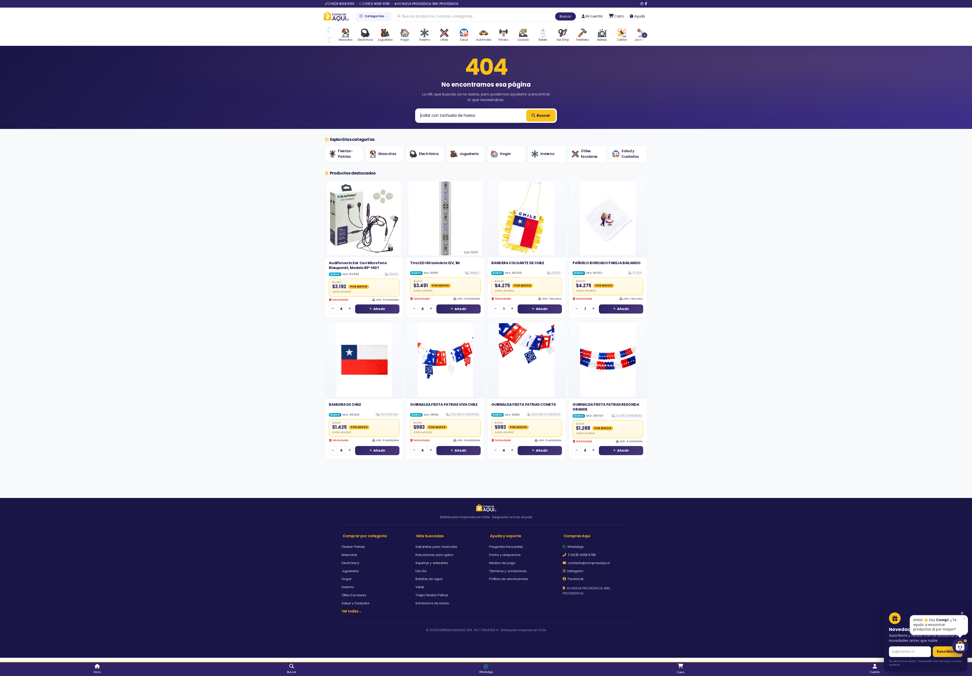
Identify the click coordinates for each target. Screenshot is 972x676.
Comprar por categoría (365, 535)
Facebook (575, 578)
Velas (419, 587)
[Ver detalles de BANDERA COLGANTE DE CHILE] (526, 218)
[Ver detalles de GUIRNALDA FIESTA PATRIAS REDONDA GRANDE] (608, 360)
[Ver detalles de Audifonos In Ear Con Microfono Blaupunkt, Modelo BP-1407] (364, 218)
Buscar (565, 16)
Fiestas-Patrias (345, 154)
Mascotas (387, 153)
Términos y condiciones (507, 571)
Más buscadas (430, 535)
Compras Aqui (577, 535)
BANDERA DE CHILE (345, 404)
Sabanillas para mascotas (436, 546)
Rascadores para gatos (434, 554)
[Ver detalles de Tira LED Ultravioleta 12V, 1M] (445, 218)
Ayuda (639, 16)
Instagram (574, 571)
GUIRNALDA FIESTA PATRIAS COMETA (523, 404)
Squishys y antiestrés (431, 563)
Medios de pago (502, 563)
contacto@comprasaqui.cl (588, 563)
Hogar (505, 153)
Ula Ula (420, 571)
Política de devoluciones (508, 578)
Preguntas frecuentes (506, 546)
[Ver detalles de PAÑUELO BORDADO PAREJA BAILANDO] (608, 218)
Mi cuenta (593, 16)
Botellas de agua (428, 578)
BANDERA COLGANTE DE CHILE (517, 262)
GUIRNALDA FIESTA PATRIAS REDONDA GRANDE (606, 407)
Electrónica (429, 153)
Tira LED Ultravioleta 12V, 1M (434, 262)
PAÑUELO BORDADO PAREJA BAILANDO (607, 262)
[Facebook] (646, 3)
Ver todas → (352, 611)
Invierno (547, 153)
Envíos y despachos (505, 554)
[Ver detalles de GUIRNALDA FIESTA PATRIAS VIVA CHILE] (445, 360)
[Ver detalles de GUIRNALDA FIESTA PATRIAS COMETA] (526, 360)
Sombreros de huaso (432, 603)
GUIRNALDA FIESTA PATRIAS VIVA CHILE (443, 404)
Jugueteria (468, 153)
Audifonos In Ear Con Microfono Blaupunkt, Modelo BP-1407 (358, 265)
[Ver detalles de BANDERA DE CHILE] (364, 360)
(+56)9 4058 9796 (341, 4)
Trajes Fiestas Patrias (431, 595)
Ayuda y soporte (505, 535)
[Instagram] (641, 3)
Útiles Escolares (589, 154)
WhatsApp (575, 546)
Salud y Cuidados (630, 154)
